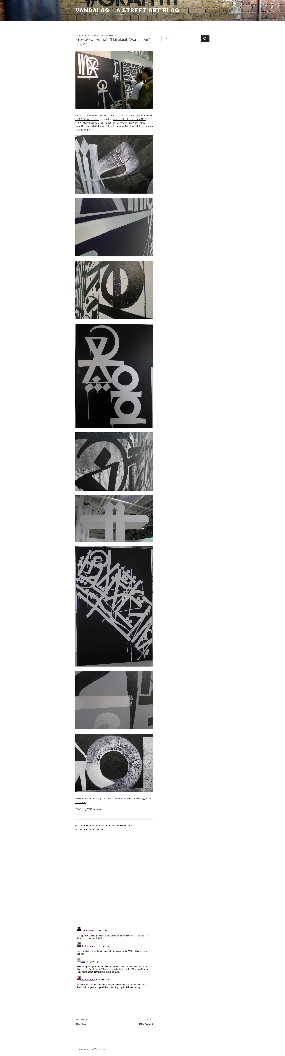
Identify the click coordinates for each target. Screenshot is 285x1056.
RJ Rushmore (109, 35)
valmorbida (96, 830)
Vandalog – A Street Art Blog (127, 10)
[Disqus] (114, 877)
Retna (147, 115)
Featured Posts (90, 825)
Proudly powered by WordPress (90, 1049)
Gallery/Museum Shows (117, 825)
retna (83, 830)
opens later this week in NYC (129, 119)
